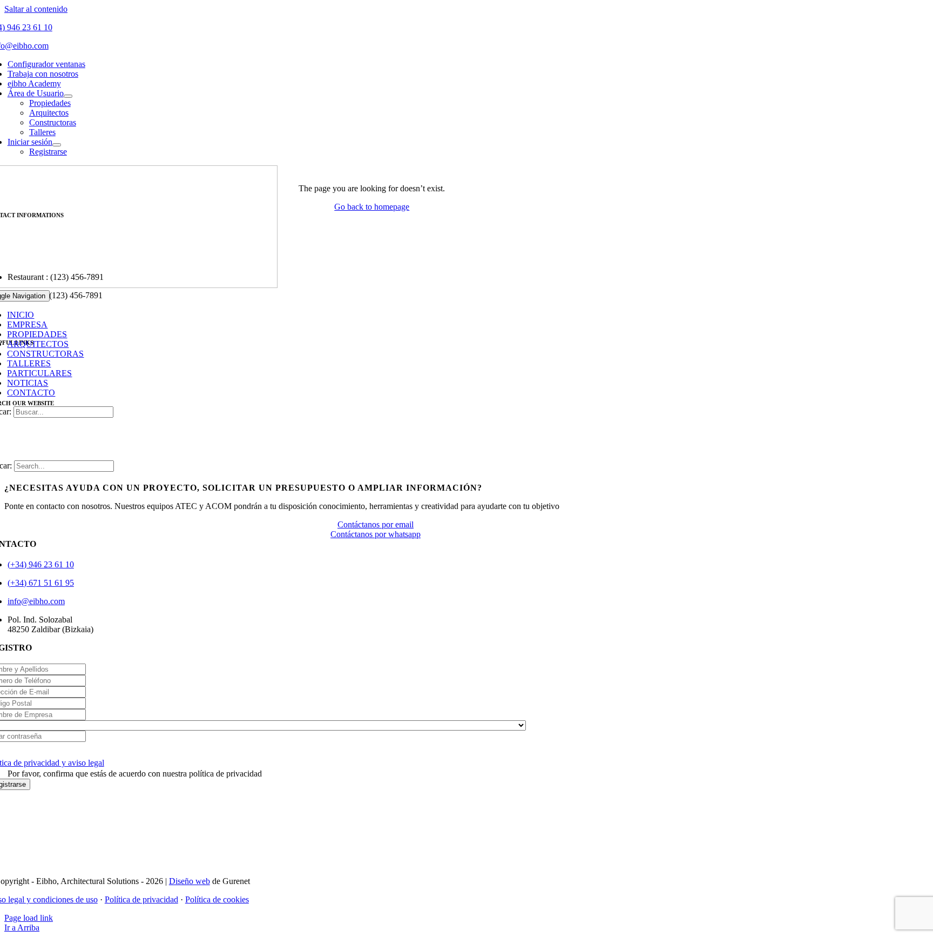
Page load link (28, 917)
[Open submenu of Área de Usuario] (68, 96)
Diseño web (189, 881)
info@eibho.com (36, 601)
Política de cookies (217, 899)
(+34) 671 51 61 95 (41, 582)
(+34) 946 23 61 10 (41, 564)
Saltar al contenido (35, 9)
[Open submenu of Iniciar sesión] (56, 144)
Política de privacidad (141, 899)
